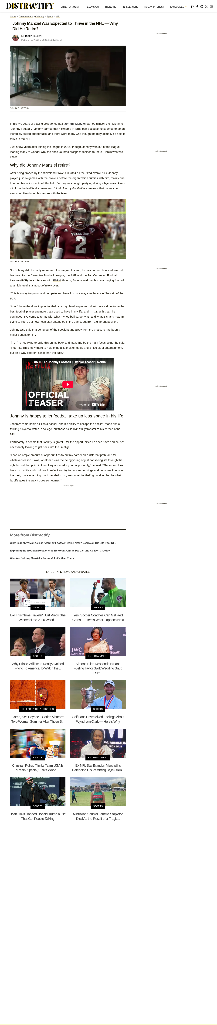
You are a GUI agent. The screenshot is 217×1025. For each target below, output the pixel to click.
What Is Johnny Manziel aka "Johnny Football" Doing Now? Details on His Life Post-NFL (63, 543)
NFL (58, 16)
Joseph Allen (33, 36)
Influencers (130, 7)
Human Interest (154, 7)
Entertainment (70, 7)
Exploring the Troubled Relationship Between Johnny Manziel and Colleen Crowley (60, 550)
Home (13, 16)
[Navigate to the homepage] (30, 6)
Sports (50, 16)
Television (92, 7)
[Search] (192, 6)
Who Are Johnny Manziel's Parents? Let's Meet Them (42, 558)
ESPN (57, 280)
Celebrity (39, 16)
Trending (110, 7)
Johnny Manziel (75, 123)
